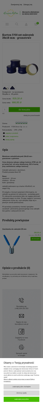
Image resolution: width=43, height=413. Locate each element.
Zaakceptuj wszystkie (21, 399)
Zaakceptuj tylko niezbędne (21, 386)
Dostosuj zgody (22, 393)
